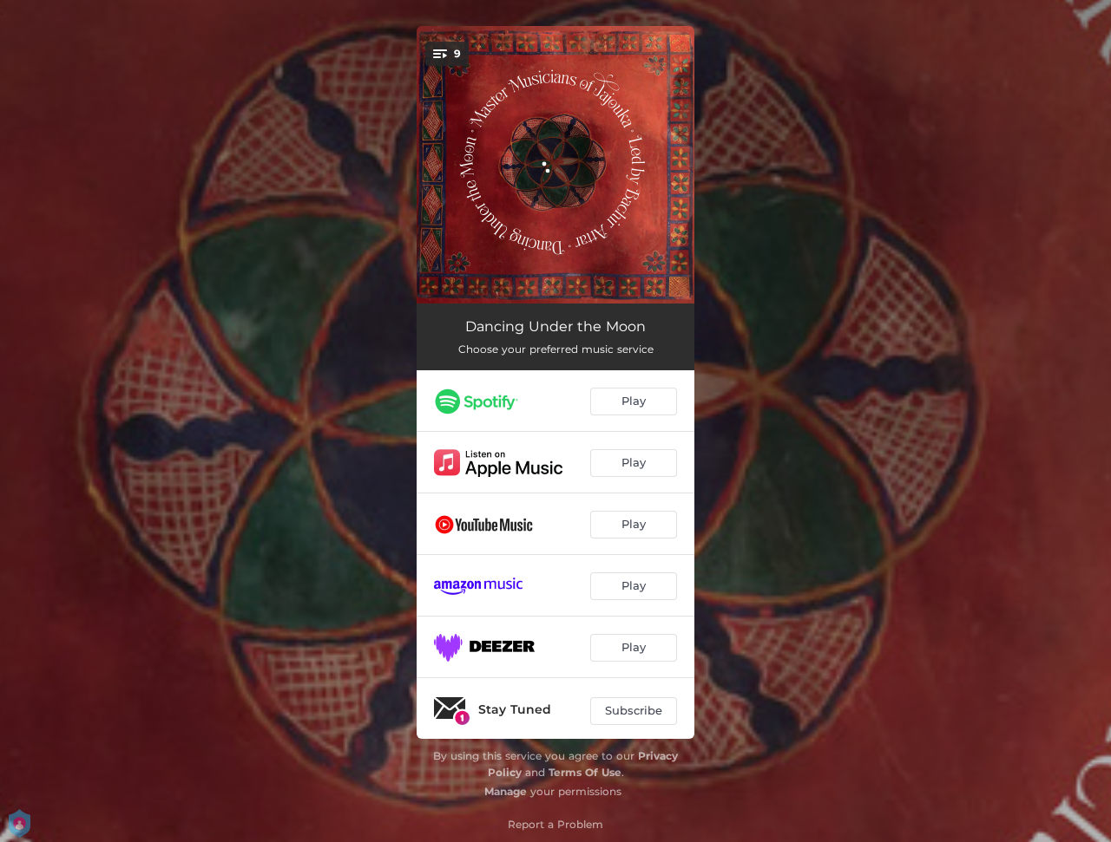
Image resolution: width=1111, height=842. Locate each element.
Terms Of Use (585, 772)
